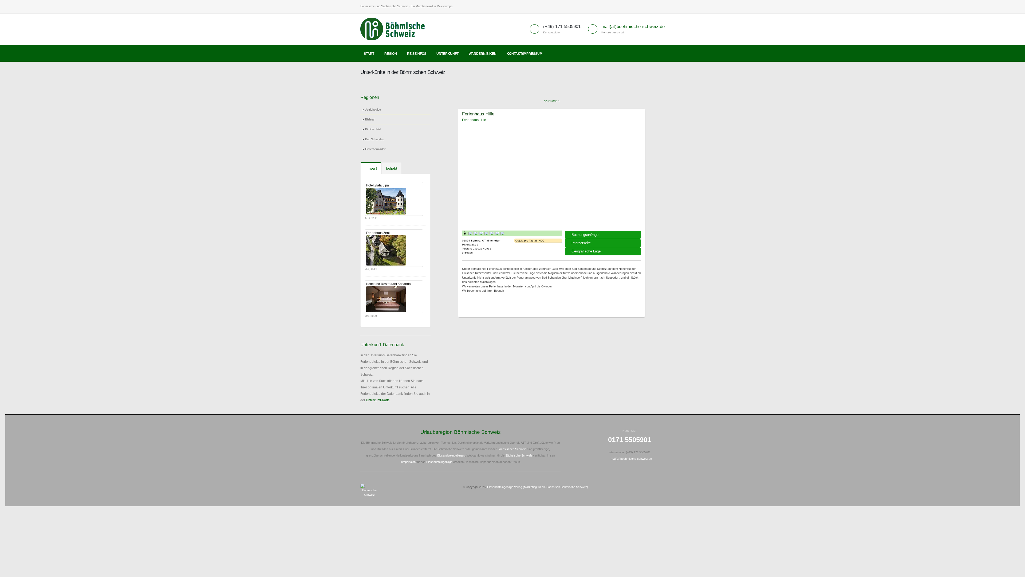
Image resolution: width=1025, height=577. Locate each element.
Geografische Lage (586, 251)
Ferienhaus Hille (478, 113)
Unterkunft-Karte (378, 400)
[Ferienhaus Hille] (551, 175)
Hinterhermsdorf (375, 149)
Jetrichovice (373, 109)
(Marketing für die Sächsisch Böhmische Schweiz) (555, 487)
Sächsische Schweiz (518, 455)
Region (390, 54)
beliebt (391, 168)
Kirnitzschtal (373, 129)
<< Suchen (551, 101)
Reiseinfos (416, 54)
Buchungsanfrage (584, 235)
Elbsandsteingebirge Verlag (504, 487)
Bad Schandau (374, 139)
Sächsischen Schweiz (512, 449)
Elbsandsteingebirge (439, 461)
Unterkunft (447, 54)
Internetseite (581, 243)
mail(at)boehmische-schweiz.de (633, 26)
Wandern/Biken (482, 54)
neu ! (372, 168)
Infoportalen (408, 461)
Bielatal (369, 119)
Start (369, 54)
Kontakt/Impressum (524, 54)
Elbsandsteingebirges (451, 455)
